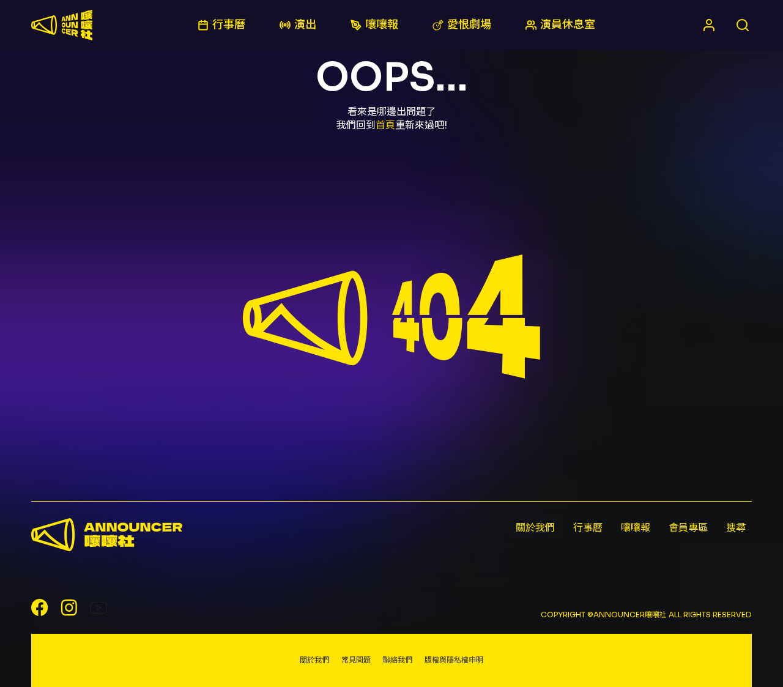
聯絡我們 (397, 659)
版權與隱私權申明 (454, 659)
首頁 (385, 125)
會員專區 (688, 527)
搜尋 (736, 527)
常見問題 (356, 659)
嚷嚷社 (61, 25)
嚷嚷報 (635, 527)
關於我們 (535, 527)
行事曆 (588, 527)
